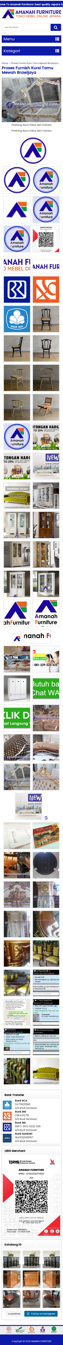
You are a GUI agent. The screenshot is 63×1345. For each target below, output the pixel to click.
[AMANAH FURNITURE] (31, 18)
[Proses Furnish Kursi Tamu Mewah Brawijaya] (31, 121)
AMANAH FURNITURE (41, 1341)
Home (5, 63)
